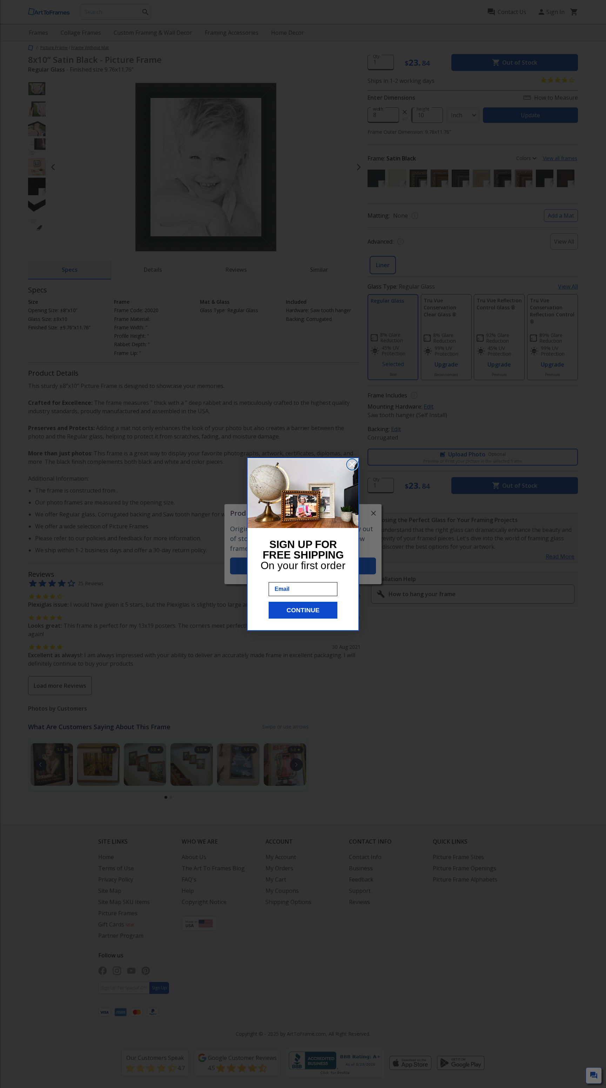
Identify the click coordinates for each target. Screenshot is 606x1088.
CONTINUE (303, 610)
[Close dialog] (352, 464)
